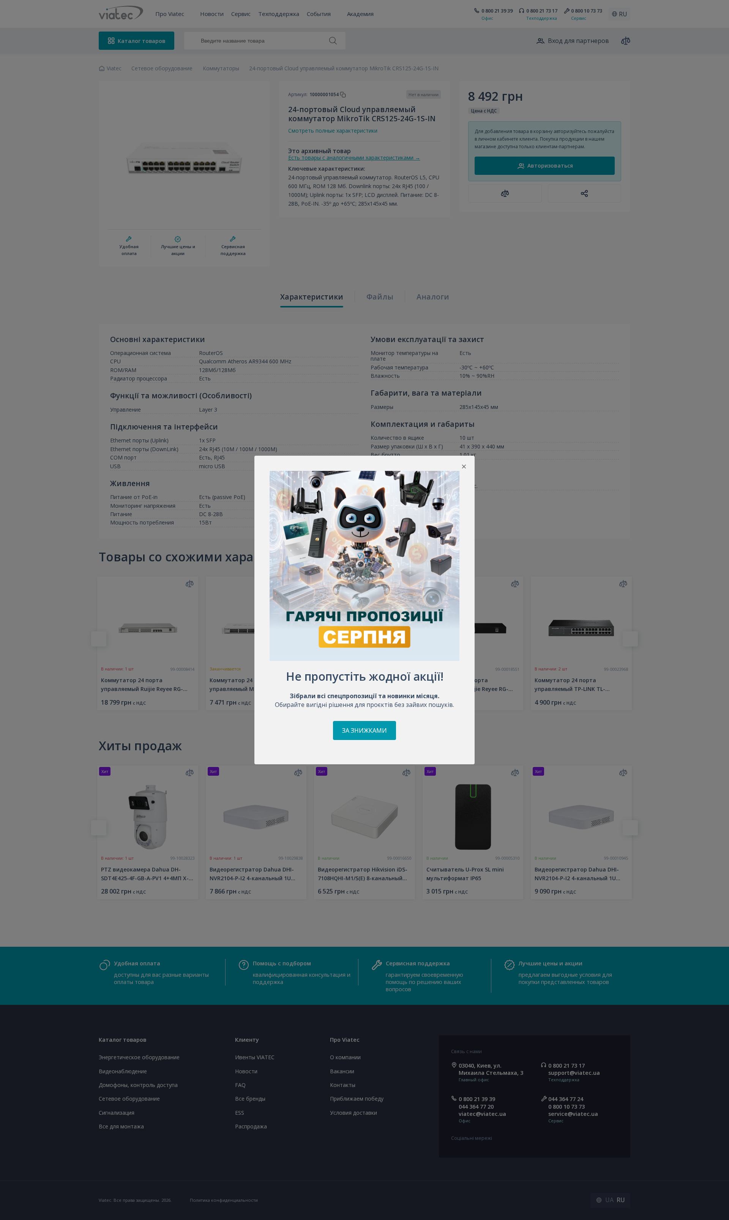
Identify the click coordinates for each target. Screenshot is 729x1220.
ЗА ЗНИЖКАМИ (364, 730)
